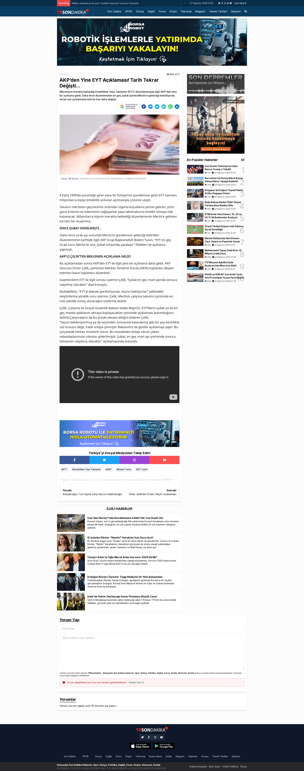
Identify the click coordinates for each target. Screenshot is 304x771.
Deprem (236, 11)
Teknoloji (186, 11)
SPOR (128, 11)
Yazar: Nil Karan (70, 178)
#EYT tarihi (141, 469)
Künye (243, 766)
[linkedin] (177, 106)
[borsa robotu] (152, 41)
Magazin (200, 11)
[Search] (245, 11)
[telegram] (163, 106)
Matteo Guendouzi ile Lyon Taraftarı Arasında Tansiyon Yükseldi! (105, 3)
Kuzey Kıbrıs (155, 756)
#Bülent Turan (124, 469)
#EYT (64, 469)
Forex (162, 11)
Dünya (140, 11)
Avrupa (205, 756)
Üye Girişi (239, 3)
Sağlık (151, 11)
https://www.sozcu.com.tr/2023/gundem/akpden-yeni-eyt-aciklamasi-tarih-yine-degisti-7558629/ (121, 479)
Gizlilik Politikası (230, 766)
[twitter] (157, 106)
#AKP (108, 469)
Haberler (64, 74)
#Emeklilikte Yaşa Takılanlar (86, 469)
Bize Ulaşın (214, 766)
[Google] (140, 746)
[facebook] (143, 106)
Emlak (169, 756)
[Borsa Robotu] (119, 433)
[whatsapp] (170, 106)
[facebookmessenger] (150, 106)
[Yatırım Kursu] (215, 124)
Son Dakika (114, 11)
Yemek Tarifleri (218, 11)
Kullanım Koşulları (198, 766)
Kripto (173, 11)
